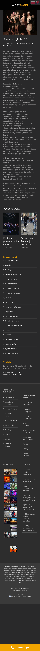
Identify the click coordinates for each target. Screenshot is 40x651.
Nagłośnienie (9, 312)
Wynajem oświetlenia (27, 424)
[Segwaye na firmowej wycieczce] (29, 214)
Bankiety (8, 270)
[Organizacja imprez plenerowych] (13, 534)
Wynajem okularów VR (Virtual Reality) (28, 507)
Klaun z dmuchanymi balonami (28, 488)
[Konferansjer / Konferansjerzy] (6, 534)
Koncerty (8, 439)
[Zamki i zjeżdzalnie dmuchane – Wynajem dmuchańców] (13, 506)
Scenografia (9, 335)
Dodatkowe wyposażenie (28, 438)
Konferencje (9, 302)
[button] (5, 230)
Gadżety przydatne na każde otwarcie (28, 527)
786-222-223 (15, 372)
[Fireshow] (13, 520)
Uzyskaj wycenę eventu (29, 396)
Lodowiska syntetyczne (13, 307)
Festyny (26, 444)
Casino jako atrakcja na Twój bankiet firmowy (29, 497)
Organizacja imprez (12, 321)
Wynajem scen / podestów (29, 431)
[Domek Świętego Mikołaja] (6, 520)
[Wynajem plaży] (13, 486)
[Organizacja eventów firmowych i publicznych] (13, 479)
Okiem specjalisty (11, 316)
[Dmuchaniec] (13, 548)
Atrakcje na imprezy (9, 403)
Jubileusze (8, 298)
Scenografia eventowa (27, 403)
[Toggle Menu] (5, 6)
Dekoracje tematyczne (13, 274)
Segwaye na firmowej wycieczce (27, 241)
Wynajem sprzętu (11, 353)
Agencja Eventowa (21, 43)
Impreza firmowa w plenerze (29, 480)
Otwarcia (8, 434)
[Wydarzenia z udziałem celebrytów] (13, 472)
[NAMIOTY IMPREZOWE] (13, 527)
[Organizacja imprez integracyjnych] (6, 493)
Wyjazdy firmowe (11, 349)
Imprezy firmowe (11, 284)
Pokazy (7, 330)
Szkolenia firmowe (11, 339)
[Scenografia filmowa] (13, 500)
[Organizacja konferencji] (13, 541)
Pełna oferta (9, 397)
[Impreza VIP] (6, 541)
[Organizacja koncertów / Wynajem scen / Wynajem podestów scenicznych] (6, 506)
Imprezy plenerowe (12, 288)
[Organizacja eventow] (6, 479)
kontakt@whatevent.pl (16, 374)
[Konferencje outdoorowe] (6, 472)
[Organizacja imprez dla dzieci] (6, 548)
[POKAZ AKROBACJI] (13, 493)
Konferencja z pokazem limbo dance (11, 241)
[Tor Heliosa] (6, 527)
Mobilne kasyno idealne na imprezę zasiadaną (29, 517)
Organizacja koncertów (13, 325)
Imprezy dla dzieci (11, 279)
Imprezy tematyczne (12, 293)
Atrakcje (8, 265)
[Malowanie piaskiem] (13, 513)
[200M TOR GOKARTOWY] (6, 513)
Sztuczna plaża (10, 344)
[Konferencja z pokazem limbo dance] (11, 214)
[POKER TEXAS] (6, 500)
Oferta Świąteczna (27, 454)
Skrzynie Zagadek (8, 445)
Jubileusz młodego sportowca (27, 472)
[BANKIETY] (6, 486)
